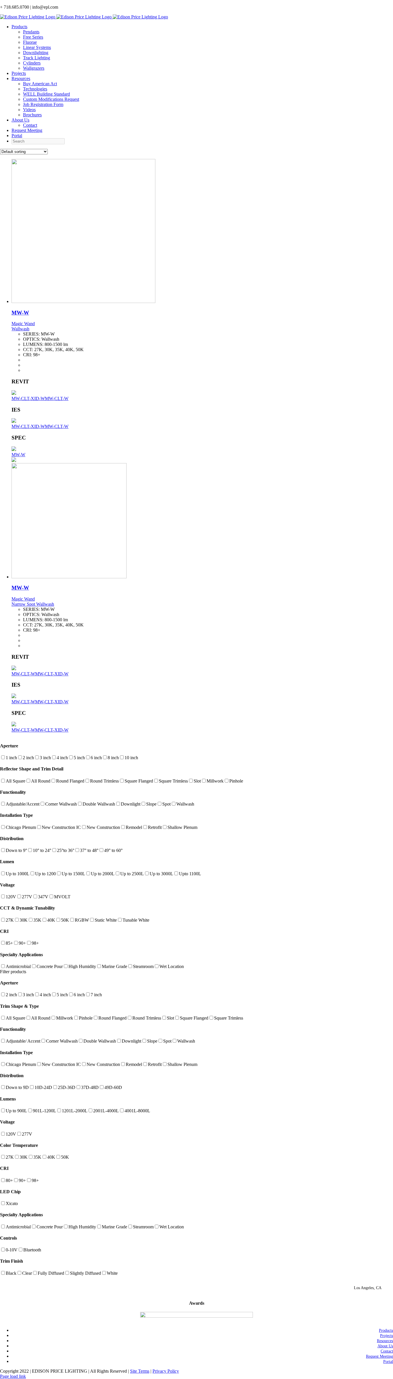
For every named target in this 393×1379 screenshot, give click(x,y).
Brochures (32, 114)
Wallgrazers (33, 68)
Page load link (13, 1376)
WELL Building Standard (46, 94)
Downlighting (35, 52)
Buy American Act (40, 83)
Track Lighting (36, 57)
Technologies (35, 88)
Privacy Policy (165, 1371)
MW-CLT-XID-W (28, 398)
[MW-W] (83, 301)
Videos (29, 109)
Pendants (31, 31)
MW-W (20, 313)
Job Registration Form (43, 104)
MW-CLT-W (56, 398)
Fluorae (30, 42)
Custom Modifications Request (51, 99)
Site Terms (139, 1371)
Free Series (33, 37)
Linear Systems (37, 47)
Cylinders (32, 62)
